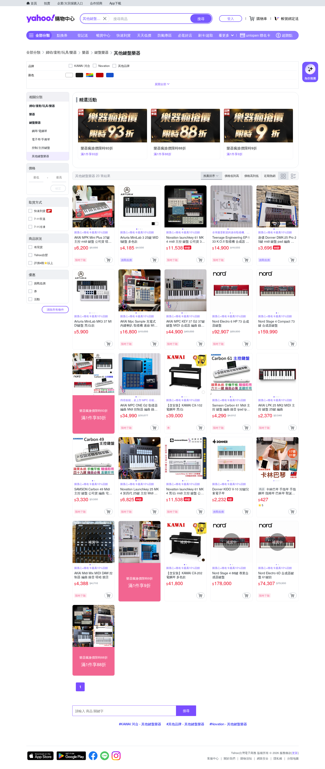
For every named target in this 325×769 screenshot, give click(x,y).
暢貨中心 (103, 35)
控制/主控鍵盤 (41, 147)
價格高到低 (251, 176)
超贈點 (287, 35)
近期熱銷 (269, 176)
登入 (230, 18)
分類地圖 (293, 758)
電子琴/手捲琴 (41, 139)
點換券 (62, 35)
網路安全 (262, 758)
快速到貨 (124, 35)
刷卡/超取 (205, 35)
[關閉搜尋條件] (104, 18)
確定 (58, 188)
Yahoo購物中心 (50, 18)
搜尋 (186, 710)
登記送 (82, 35)
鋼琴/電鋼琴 (39, 131)
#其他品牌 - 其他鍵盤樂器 (185, 724)
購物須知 (246, 758)
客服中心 (213, 758)
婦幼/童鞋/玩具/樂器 (42, 106)
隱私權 (277, 758)
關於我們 (229, 758)
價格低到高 (232, 176)
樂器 (32, 114)
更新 (295, 753)
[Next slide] (112, 206)
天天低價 (144, 35)
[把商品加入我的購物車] (108, 260)
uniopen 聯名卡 (258, 35)
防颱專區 (165, 35)
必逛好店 (185, 35)
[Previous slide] (75, 206)
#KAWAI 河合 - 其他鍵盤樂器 (140, 724)
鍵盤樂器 (35, 122)
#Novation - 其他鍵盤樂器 (228, 724)
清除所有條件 (55, 309)
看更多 (224, 35)
